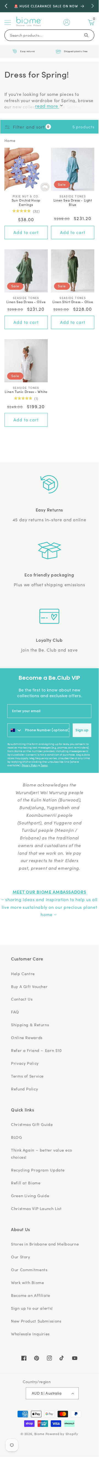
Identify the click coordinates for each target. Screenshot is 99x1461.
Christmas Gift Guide (32, 1124)
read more (47, 106)
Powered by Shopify (62, 1434)
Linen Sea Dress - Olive (26, 302)
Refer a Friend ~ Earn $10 (36, 1050)
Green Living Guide (30, 1195)
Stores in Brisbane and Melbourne (45, 1244)
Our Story (20, 1256)
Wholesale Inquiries (30, 1333)
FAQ (15, 1012)
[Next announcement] (93, 6)
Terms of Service (27, 1076)
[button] (7, 22)
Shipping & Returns (30, 1024)
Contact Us (21, 999)
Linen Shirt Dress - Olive (72, 302)
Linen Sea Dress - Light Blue (72, 202)
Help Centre (23, 973)
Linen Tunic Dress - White (26, 391)
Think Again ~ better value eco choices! (41, 1153)
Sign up (82, 730)
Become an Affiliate (30, 1295)
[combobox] (15, 730)
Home (10, 140)
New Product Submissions (36, 1321)
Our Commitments (29, 1269)
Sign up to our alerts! (32, 1308)
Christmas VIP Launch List (36, 1208)
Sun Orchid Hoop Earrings (26, 202)
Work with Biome (27, 1282)
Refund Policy (24, 1089)
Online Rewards (27, 1037)
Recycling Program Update (38, 1170)
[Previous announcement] (6, 6)
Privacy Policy (30, 765)
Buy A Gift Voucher (29, 986)
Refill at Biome (25, 1182)
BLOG (16, 1137)
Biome (39, 1434)
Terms (44, 765)
